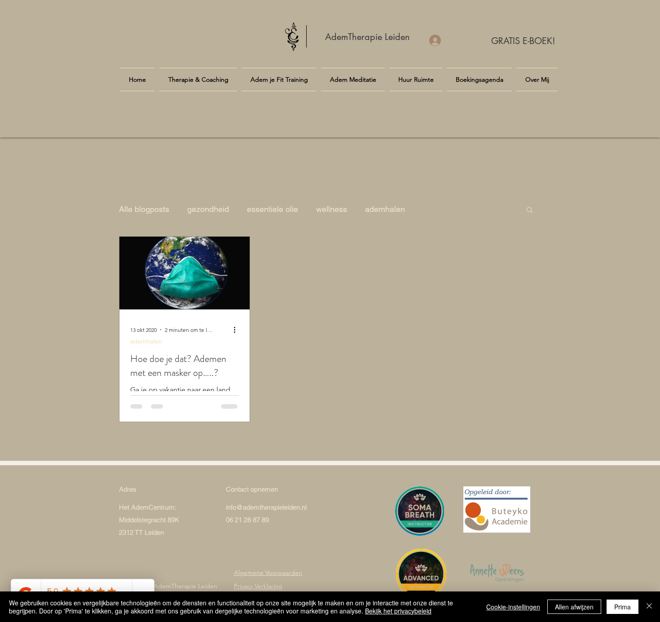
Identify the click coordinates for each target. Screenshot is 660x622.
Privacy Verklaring (258, 586)
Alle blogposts (144, 209)
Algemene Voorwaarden (268, 573)
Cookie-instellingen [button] (513, 606)
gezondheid (208, 209)
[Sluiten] (649, 607)
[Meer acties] (237, 329)
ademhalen (385, 209)
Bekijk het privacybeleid (398, 610)
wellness (331, 209)
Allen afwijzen (574, 606)
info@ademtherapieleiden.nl (266, 507)
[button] (529, 210)
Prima (622, 606)
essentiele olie (272, 209)
